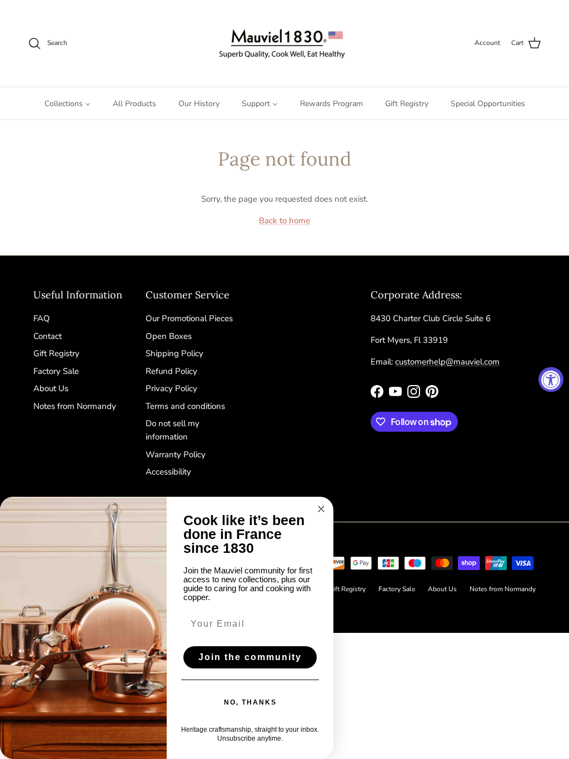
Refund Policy (171, 371)
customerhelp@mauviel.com (447, 361)
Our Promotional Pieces (189, 318)
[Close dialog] (321, 509)
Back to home (284, 220)
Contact (47, 336)
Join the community (250, 657)
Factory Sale (56, 371)
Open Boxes (169, 336)
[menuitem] (67, 103)
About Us (50, 388)
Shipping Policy (174, 353)
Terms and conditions (185, 406)
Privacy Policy (171, 388)
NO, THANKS (250, 702)
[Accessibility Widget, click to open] (550, 379)
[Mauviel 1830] (285, 43)
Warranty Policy (176, 454)
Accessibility (168, 471)
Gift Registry (56, 353)
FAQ (41, 318)
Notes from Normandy (74, 406)
